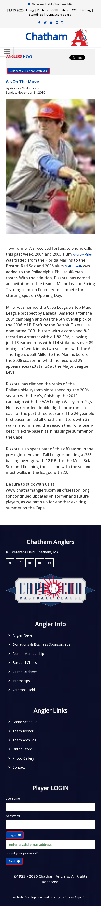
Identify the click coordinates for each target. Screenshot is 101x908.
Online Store (22, 749)
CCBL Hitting (60, 10)
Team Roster (23, 731)
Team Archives (24, 740)
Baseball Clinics (25, 662)
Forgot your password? (22, 853)
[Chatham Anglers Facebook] (39, 22)
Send (12, 861)
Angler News (23, 635)
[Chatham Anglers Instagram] (61, 22)
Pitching (42, 10)
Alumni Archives (25, 671)
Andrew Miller (82, 254)
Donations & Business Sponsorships (41, 644)
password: (13, 816)
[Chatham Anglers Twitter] (45, 22)
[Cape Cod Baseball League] (50, 590)
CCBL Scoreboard (58, 15)
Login (12, 835)
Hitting (29, 10)
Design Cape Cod (76, 897)
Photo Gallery (23, 758)
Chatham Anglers (54, 876)
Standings (36, 15)
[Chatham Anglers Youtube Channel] (51, 22)
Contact (19, 767)
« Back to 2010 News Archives (28, 71)
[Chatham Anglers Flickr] (56, 22)
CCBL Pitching (81, 10)
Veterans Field (24, 690)
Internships (21, 680)
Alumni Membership (28, 653)
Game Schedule (25, 721)
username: (13, 798)
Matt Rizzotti (73, 266)
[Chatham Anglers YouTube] (29, 562)
